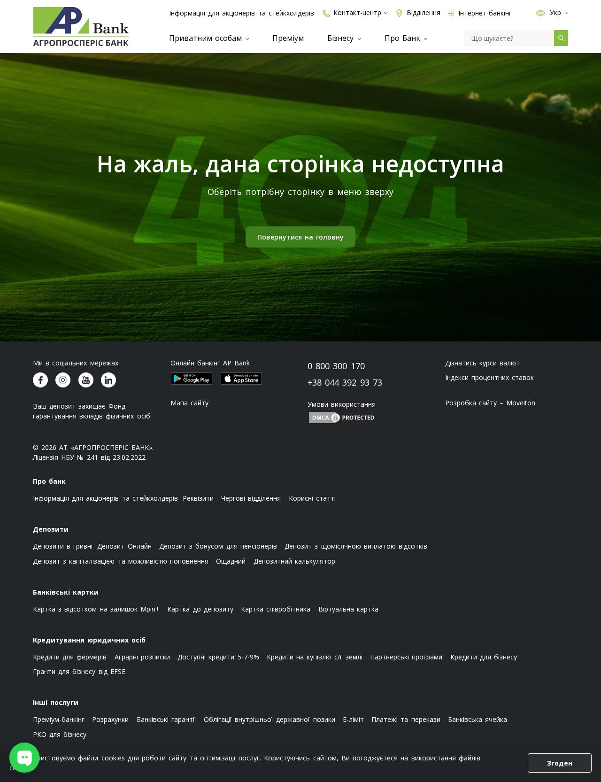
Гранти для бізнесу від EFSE (79, 671)
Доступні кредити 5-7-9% (218, 656)
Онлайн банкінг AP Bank (210, 362)
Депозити (51, 529)
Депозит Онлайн (124, 546)
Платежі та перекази (405, 719)
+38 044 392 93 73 (345, 382)
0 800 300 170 (336, 366)
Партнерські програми (406, 656)
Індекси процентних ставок (489, 377)
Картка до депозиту (200, 608)
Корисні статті (312, 498)
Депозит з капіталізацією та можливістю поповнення (120, 561)
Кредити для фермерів (70, 656)
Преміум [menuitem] (288, 38)
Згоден (559, 763)
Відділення (423, 12)
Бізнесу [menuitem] (341, 38)
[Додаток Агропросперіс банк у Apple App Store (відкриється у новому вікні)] (241, 378)
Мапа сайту (189, 402)
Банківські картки (66, 592)
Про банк (49, 481)
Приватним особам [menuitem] (207, 38)
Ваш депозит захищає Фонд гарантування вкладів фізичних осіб (91, 411)
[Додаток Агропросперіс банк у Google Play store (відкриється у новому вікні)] (191, 378)
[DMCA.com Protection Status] (343, 416)
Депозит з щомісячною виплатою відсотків (356, 546)
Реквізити (198, 498)
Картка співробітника (275, 608)
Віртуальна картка (348, 608)
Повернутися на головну (300, 236)
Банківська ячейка (477, 719)
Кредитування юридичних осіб (89, 639)
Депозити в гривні (62, 546)
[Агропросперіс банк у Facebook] (40, 379)
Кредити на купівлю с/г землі (314, 656)
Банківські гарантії (166, 719)
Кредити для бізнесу (483, 656)
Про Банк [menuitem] (404, 38)
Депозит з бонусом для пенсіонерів (218, 546)
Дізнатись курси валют (482, 362)
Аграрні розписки (142, 656)
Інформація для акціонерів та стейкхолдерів (241, 12)
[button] (540, 13)
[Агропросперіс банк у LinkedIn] (108, 379)
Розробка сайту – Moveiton (490, 402)
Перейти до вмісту (14, 71)
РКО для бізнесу (59, 734)
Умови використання (342, 404)
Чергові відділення (251, 498)
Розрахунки (110, 719)
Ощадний (231, 561)
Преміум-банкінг (59, 719)
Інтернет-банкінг (484, 12)
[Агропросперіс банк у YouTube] (85, 379)
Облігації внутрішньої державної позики (269, 719)
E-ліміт (353, 719)
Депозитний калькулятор (294, 561)
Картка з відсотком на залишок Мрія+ (96, 608)
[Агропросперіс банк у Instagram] (62, 379)
